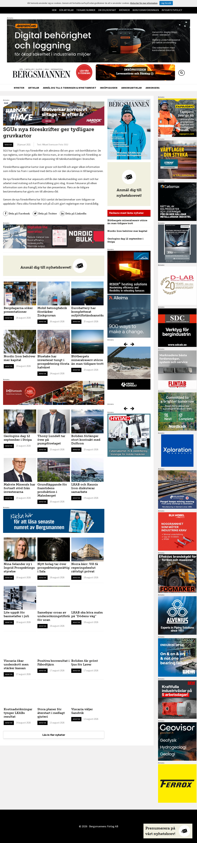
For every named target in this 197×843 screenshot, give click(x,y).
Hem (54, 10)
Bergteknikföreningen (146, 10)
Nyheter (19, 87)
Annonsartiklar (131, 87)
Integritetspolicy (172, 10)
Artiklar (33, 87)
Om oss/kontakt (107, 10)
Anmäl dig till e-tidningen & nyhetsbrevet (69, 87)
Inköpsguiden (108, 87)
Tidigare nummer (85, 10)
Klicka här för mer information (143, 3)
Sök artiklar (66, 10)
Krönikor (124, 10)
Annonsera (152, 87)
